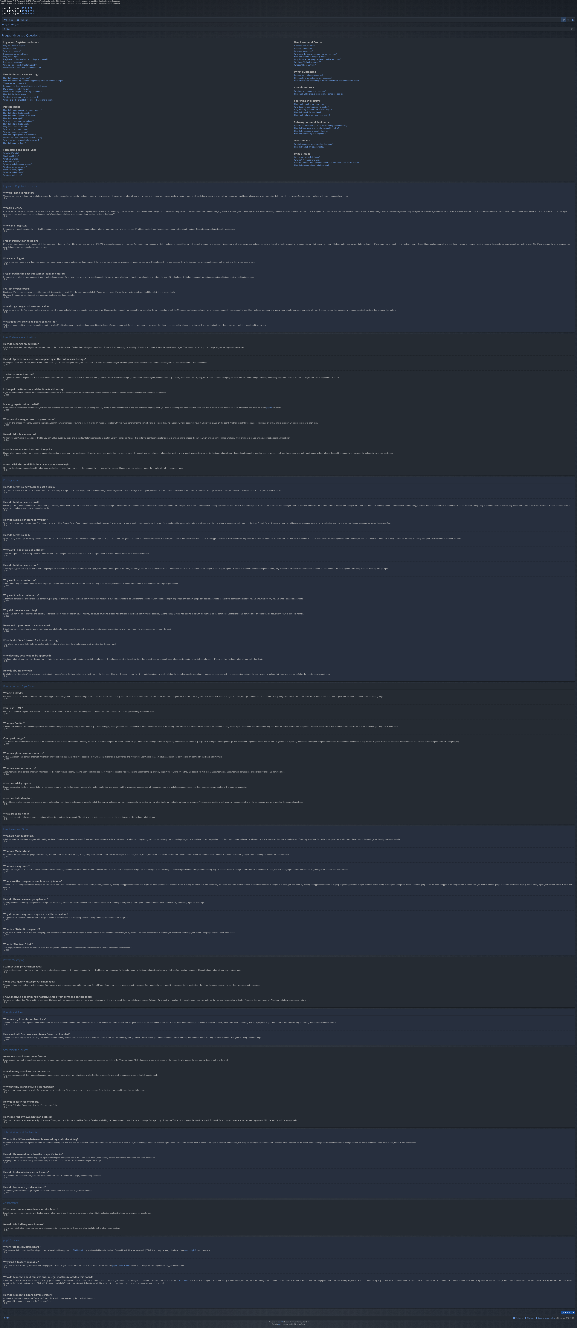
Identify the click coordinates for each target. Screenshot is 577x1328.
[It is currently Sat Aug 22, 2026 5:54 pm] (572, 29)
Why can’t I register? (12, 51)
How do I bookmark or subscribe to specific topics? (316, 128)
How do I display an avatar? (15, 94)
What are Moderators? (303, 48)
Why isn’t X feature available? (307, 160)
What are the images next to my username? (22, 92)
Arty (279, 1324)
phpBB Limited (76, 1250)
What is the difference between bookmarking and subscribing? (321, 125)
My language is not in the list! (16, 89)
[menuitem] (563, 19)
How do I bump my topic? (14, 143)
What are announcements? (15, 167)
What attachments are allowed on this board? (313, 144)
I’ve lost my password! (13, 62)
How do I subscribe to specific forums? (311, 131)
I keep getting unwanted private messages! (313, 78)
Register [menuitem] (573, 20)
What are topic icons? (12, 175)
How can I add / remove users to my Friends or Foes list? (319, 94)
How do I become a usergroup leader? (310, 57)
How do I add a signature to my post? (19, 116)
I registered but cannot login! (15, 54)
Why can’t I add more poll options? (18, 121)
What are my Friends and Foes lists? (310, 91)
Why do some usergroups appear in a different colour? (317, 59)
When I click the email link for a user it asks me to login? (28, 100)
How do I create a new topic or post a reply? (22, 110)
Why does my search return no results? (311, 107)
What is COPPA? (10, 48)
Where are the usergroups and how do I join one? (315, 54)
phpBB (269, 408)
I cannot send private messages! (308, 75)
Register (16, 24)
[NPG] (18, 11)
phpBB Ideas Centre (121, 1265)
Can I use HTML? (11, 156)
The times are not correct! (14, 83)
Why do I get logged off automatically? (20, 65)
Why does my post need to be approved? (21, 140)
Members (24, 19)
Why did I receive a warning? (15, 132)
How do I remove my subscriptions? (309, 134)
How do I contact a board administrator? (311, 165)
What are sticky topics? (13, 170)
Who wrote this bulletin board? (307, 157)
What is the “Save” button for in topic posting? (23, 137)
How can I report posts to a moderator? (20, 135)
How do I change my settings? (16, 78)
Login (7, 24)
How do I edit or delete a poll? (16, 124)
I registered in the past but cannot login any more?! (25, 59)
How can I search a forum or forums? (310, 104)
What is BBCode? (11, 153)
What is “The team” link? (305, 65)
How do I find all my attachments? (309, 147)
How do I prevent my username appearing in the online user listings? (33, 81)
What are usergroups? (303, 51)
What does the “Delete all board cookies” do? (22, 67)
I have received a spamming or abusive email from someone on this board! (326, 81)
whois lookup (184, 1280)
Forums (9, 19)
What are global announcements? (17, 164)
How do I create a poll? (13, 118)
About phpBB (190, 1250)
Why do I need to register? (14, 46)
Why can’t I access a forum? (15, 126)
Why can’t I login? (11, 57)
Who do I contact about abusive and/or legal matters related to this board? (326, 162)
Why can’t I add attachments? (16, 129)
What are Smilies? (11, 159)
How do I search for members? (307, 112)
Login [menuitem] (569, 20)
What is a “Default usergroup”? (307, 62)
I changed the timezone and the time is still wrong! (25, 86)
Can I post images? (11, 161)
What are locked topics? (13, 172)
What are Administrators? (305, 46)
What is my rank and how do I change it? (21, 97)
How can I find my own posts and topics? (312, 115)
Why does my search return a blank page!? (313, 110)
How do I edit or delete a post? (16, 113)
